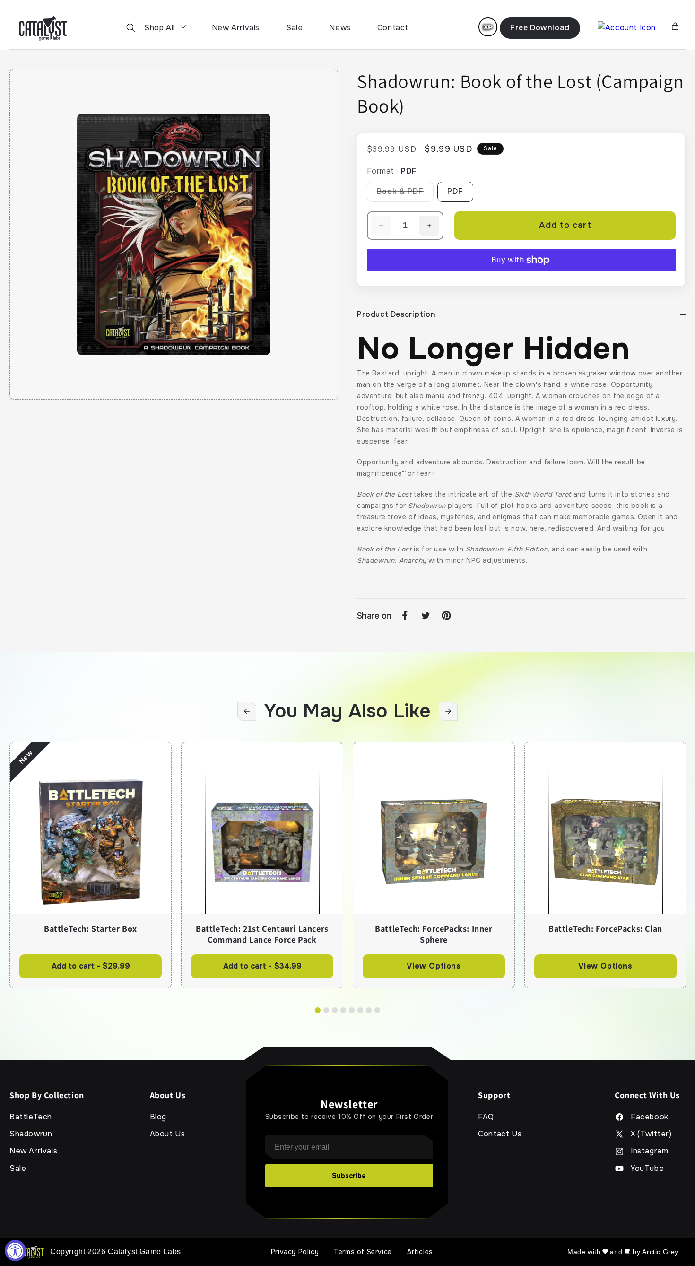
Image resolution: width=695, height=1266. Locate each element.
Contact (392, 28)
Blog (158, 1117)
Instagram (649, 1151)
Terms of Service (363, 1252)
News (339, 28)
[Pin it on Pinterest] (446, 615)
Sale (294, 28)
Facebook (650, 1117)
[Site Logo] (43, 28)
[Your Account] (626, 28)
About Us (167, 1134)
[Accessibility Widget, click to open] (15, 1250)
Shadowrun (30, 1134)
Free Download (540, 28)
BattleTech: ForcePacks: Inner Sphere (433, 934)
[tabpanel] (90, 865)
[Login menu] (488, 27)
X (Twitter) (651, 1134)
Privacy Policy (295, 1252)
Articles (420, 1252)
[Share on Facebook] (404, 615)
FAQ (486, 1117)
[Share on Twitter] (425, 615)
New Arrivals (236, 28)
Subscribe (349, 1175)
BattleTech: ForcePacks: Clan (605, 929)
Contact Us (499, 1134)
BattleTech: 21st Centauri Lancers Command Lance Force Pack (262, 934)
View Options (433, 966)
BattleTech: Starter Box (90, 929)
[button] (131, 28)
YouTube (647, 1168)
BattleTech (30, 1117)
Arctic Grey (660, 1252)
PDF (455, 191)
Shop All (159, 28)
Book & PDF (405, 193)
